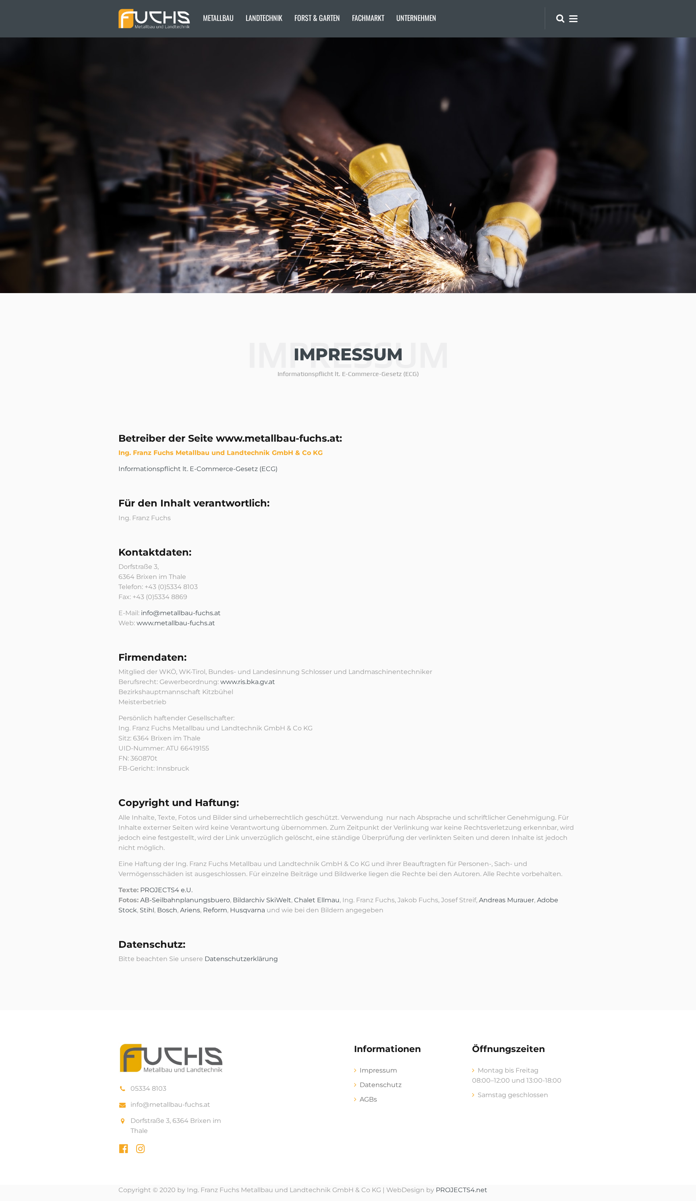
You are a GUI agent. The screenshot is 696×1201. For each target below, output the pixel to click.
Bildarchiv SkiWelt (262, 900)
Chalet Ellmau (317, 900)
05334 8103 (148, 1088)
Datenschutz (381, 1085)
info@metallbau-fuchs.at (181, 613)
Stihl (147, 910)
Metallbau (218, 17)
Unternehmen (416, 17)
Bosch (167, 910)
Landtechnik (264, 17)
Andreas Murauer (506, 900)
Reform (215, 910)
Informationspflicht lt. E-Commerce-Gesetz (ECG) (198, 469)
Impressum (378, 1070)
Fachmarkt (368, 17)
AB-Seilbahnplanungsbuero (185, 900)
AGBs (368, 1099)
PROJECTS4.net (461, 1190)
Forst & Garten (317, 17)
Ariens (190, 910)
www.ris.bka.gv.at (247, 682)
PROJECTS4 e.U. (166, 890)
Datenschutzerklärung (241, 959)
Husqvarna (247, 910)
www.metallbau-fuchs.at (176, 623)
